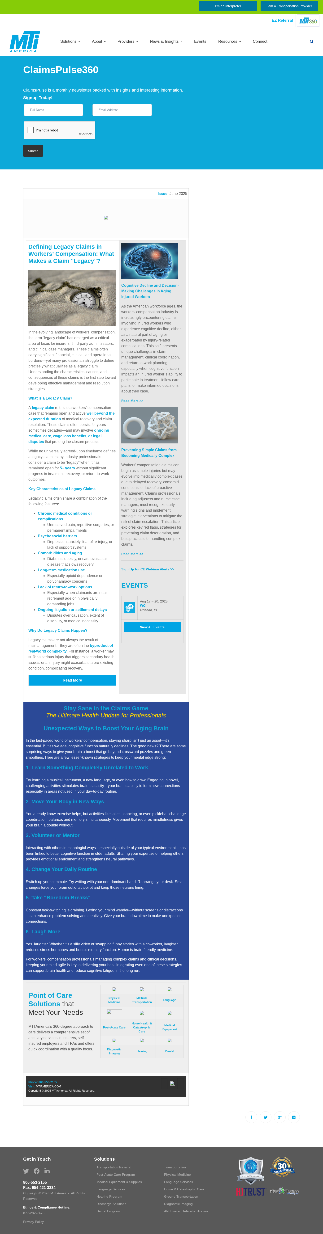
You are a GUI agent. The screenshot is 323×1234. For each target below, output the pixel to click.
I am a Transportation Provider (289, 6)
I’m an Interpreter (228, 6)
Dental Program (108, 1211)
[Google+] (280, 1117)
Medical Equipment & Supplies (119, 1182)
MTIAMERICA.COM (48, 1086)
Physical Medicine (177, 1174)
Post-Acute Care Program (115, 1174)
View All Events (152, 627)
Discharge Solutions (111, 1204)
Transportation (175, 1167)
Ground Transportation (181, 1196)
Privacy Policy (33, 1222)
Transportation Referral (113, 1167)
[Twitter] (265, 1117)
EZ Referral (282, 20)
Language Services (178, 1182)
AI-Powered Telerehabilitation (186, 1211)
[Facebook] (251, 1117)
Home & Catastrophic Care (184, 1189)
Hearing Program (109, 1196)
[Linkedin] (294, 1117)
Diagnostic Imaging (178, 1204)
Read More (72, 680)
